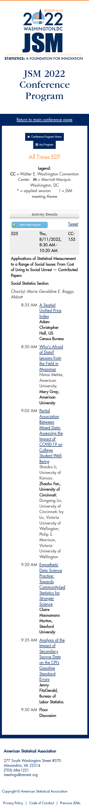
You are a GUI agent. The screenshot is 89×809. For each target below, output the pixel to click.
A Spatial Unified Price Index (50, 310)
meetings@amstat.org (21, 775)
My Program (45, 144)
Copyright (9, 791)
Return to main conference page (44, 120)
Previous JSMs (70, 803)
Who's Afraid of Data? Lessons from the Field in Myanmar (51, 358)
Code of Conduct (41, 803)
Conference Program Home (45, 137)
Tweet (73, 224)
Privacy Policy (13, 803)
